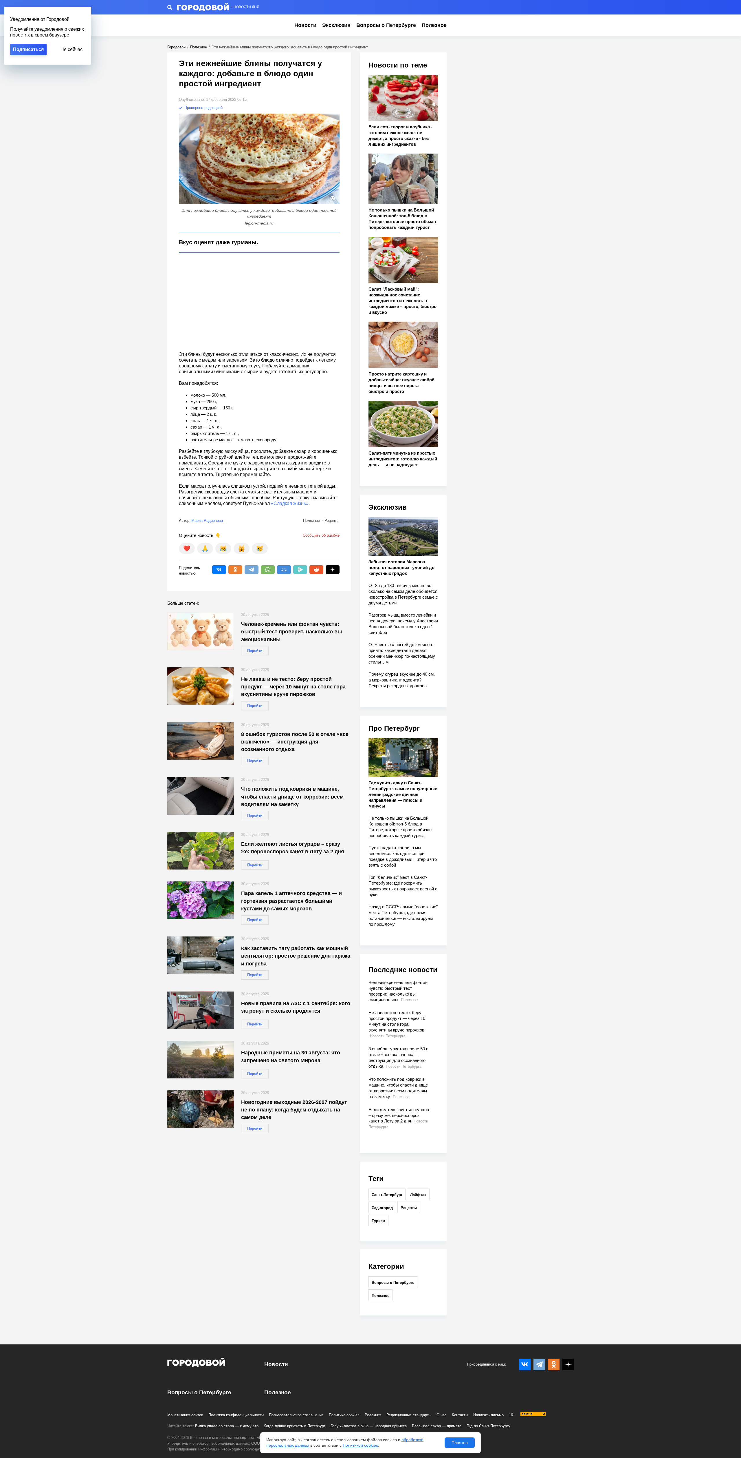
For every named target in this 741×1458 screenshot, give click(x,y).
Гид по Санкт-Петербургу (488, 1426)
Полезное (434, 25)
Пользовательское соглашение (296, 1415)
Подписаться (28, 49)
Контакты (460, 1415)
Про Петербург (394, 728)
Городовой (176, 47)
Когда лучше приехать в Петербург (294, 1426)
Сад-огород (382, 1208)
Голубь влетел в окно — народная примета (369, 1426)
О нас (441, 1415)
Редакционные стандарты (408, 1415)
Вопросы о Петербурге (386, 25)
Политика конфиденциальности (236, 1415)
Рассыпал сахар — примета (436, 1426)
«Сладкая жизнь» (290, 503)
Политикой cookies (360, 1445)
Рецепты (409, 1208)
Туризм (378, 1221)
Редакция (373, 1415)
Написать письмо (488, 1415)
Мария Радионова (207, 520)
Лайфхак (418, 1195)
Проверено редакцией (203, 107)
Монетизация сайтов (185, 1415)
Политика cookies (344, 1415)
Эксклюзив (336, 25)
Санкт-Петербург (387, 1195)
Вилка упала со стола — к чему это (226, 1426)
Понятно (460, 1442)
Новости (305, 25)
